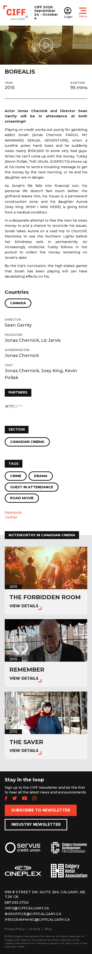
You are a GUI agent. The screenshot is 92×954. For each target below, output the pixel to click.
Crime (15, 476)
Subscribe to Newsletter (40, 810)
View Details (23, 606)
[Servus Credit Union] (23, 851)
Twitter (11, 517)
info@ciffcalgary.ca (27, 908)
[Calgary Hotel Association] (69, 874)
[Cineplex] (23, 874)
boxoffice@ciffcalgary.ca (33, 914)
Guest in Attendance (31, 487)
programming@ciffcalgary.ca (37, 919)
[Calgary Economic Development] (69, 851)
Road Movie (21, 498)
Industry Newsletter (36, 824)
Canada (18, 303)
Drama (40, 476)
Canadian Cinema (27, 442)
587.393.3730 (17, 902)
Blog (48, 929)
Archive (34, 929)
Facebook (13, 512)
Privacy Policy (15, 929)
